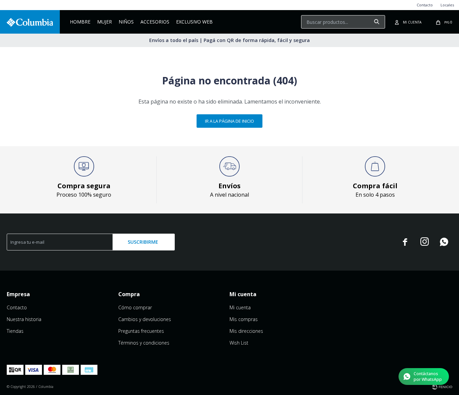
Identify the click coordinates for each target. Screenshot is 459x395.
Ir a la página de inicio (229, 121)
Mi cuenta (240, 307)
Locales (447, 4)
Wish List (239, 343)
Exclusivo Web (194, 21)
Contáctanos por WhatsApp (428, 376)
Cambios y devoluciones (144, 319)
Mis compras (244, 319)
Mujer (104, 21)
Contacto (425, 4)
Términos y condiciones (143, 343)
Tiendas (15, 331)
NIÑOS (126, 21)
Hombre (80, 21)
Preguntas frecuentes (141, 331)
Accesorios (154, 21)
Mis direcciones (246, 331)
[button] (376, 22)
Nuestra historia (24, 319)
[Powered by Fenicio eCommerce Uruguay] (442, 387)
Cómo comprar (135, 307)
